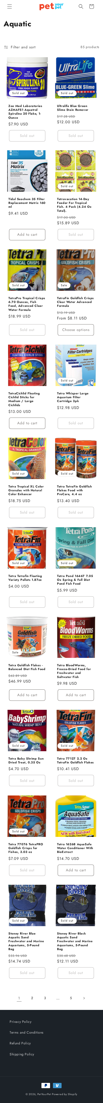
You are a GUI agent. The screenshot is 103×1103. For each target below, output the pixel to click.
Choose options (76, 329)
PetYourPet (44, 1094)
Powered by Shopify (64, 1094)
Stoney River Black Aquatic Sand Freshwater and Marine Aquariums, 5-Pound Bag (74, 941)
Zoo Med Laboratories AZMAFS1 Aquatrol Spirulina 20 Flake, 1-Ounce (25, 112)
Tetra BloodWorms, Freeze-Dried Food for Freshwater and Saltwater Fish (74, 671)
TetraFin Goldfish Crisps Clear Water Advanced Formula (75, 302)
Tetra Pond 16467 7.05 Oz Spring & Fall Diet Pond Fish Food (75, 580)
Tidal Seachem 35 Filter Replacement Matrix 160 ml (27, 203)
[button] (9, 6)
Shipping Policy (22, 1054)
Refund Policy (20, 1043)
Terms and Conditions (27, 1032)
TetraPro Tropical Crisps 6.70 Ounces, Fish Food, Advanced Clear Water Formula (26, 304)
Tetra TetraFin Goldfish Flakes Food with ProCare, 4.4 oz (74, 490)
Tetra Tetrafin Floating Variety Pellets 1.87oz (25, 578)
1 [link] (19, 998)
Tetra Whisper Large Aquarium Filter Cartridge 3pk (73, 397)
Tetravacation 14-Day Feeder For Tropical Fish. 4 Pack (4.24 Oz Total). (74, 205)
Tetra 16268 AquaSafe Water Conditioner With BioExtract (75, 848)
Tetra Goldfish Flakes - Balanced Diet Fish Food (27, 667)
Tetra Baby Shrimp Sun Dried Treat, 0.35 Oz (26, 760)
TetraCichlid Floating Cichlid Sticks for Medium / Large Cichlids (24, 399)
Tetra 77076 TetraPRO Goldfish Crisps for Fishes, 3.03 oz (25, 848)
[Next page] (84, 998)
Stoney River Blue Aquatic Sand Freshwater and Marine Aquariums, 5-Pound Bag (26, 941)
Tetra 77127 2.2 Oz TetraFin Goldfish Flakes (75, 760)
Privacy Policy (20, 1021)
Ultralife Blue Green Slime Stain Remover (72, 108)
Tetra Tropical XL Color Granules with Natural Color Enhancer (26, 490)
